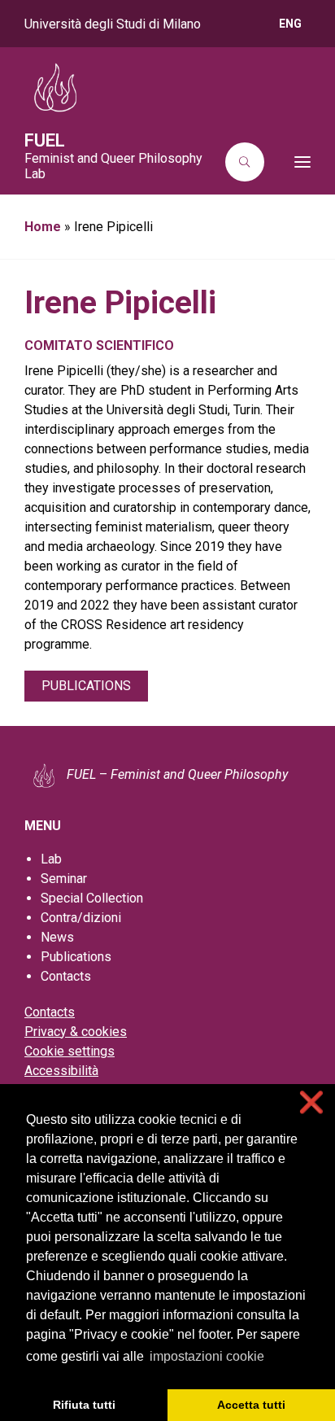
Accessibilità (61, 1070)
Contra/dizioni (81, 917)
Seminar (64, 878)
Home (42, 226)
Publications (86, 685)
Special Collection (92, 898)
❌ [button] (311, 1102)
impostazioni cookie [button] (207, 1356)
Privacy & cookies (75, 1031)
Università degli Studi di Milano (112, 24)
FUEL (44, 140)
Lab (51, 859)
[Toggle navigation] (292, 161)
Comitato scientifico (99, 345)
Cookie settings (69, 1051)
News (57, 937)
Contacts (66, 976)
